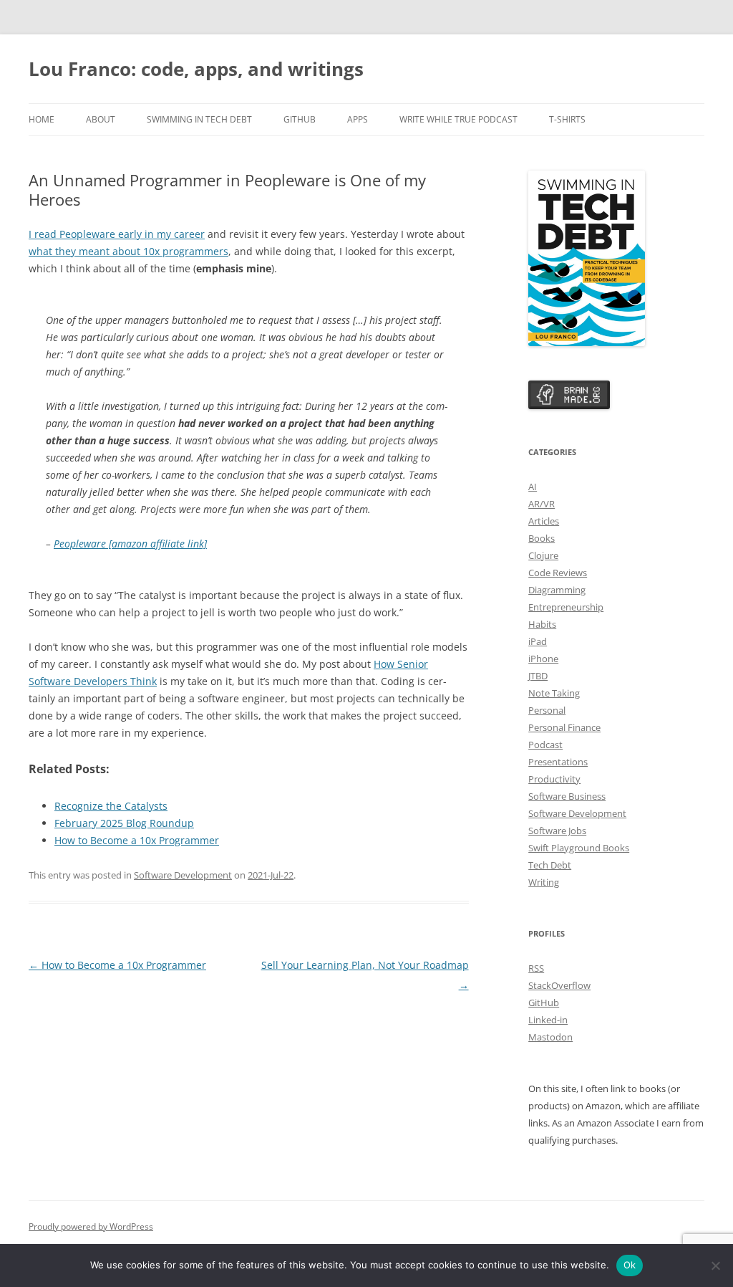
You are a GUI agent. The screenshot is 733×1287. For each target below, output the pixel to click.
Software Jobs (557, 830)
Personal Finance (564, 727)
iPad (537, 641)
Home (41, 119)
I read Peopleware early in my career (117, 234)
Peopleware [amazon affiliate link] (130, 543)
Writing (543, 882)
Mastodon (550, 1036)
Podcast (545, 744)
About (100, 119)
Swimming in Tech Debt (199, 119)
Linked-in (548, 1019)
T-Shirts (567, 119)
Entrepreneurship (565, 607)
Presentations (558, 761)
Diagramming (557, 589)
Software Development (183, 875)
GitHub (299, 119)
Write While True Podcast (458, 119)
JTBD (538, 675)
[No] (715, 1265)
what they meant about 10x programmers (128, 251)
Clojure (543, 555)
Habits (542, 624)
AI (532, 486)
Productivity (554, 778)
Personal (546, 710)
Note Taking (554, 692)
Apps (357, 119)
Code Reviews (557, 572)
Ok (629, 1265)
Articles (543, 521)
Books (541, 538)
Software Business (567, 796)
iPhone (543, 658)
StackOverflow (559, 985)
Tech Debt (549, 864)
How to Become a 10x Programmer (117, 965)
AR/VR (541, 503)
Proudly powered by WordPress (91, 1226)
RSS (536, 968)
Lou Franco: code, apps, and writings (196, 69)
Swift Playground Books (578, 847)
